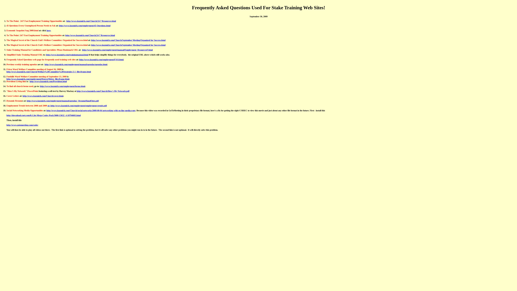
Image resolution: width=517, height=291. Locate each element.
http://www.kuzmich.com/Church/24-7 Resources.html (91, 21)
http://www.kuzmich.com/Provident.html (48, 81)
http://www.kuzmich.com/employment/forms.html (62, 86)
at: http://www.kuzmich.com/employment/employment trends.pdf (77, 106)
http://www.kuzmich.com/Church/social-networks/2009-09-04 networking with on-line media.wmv (90, 110)
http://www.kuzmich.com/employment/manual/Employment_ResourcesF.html (117, 50)
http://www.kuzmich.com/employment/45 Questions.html (84, 26)
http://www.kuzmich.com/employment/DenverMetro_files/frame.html (37, 79)
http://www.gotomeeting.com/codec (22, 125)
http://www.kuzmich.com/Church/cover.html (43, 96)
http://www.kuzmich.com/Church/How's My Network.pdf (103, 91)
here (49, 30)
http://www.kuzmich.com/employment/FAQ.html (101, 59)
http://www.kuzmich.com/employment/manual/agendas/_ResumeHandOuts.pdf (63, 101)
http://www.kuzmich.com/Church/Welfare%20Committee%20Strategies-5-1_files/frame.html (48, 72)
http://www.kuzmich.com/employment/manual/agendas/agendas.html (76, 64)
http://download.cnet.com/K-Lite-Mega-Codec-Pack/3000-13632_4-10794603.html (43, 115)
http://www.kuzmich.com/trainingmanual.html (67, 55)
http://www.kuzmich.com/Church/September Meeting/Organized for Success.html (128, 40)
